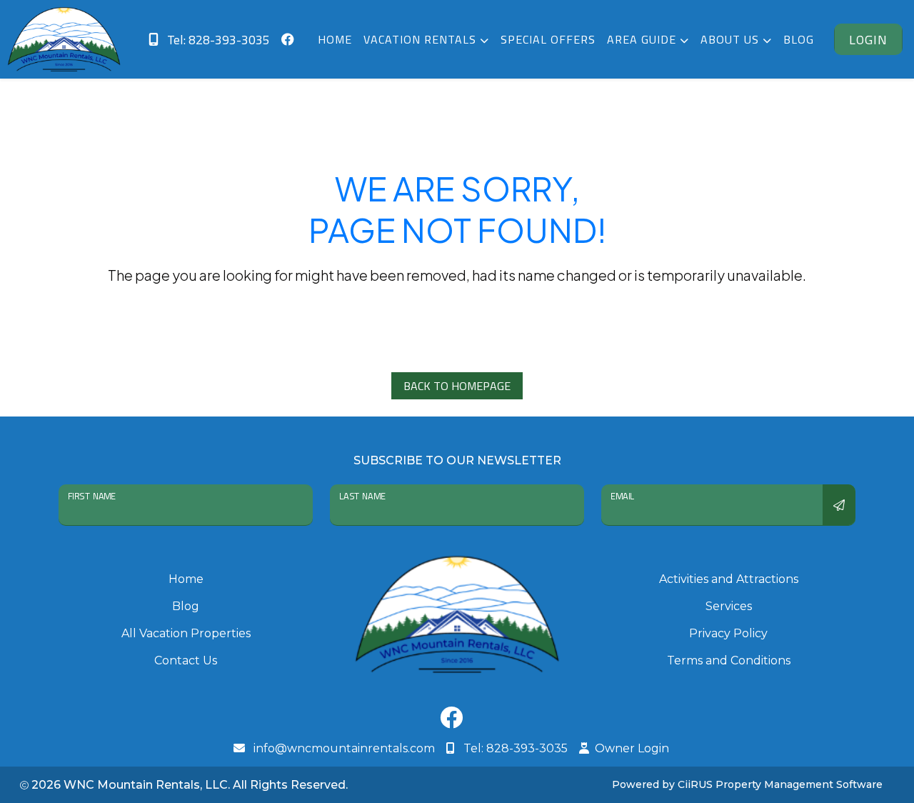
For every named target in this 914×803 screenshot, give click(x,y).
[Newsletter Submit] (839, 504)
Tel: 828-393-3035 (217, 39)
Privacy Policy (728, 633)
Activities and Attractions (728, 579)
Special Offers (548, 39)
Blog (798, 39)
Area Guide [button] (643, 39)
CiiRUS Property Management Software (780, 784)
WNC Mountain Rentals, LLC (146, 785)
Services (728, 606)
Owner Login (632, 748)
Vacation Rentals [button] (421, 39)
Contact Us (185, 660)
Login (868, 39)
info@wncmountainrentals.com (343, 748)
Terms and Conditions (728, 660)
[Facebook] (451, 721)
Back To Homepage (457, 385)
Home (335, 39)
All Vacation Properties (186, 633)
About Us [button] (731, 39)
